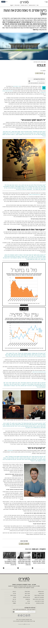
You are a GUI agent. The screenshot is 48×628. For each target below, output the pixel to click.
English (14, 603)
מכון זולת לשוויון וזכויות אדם (39, 372)
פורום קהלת (10, 450)
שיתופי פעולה (27, 591)
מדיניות (14, 593)
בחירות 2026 (41, 593)
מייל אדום (14, 601)
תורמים (14, 597)
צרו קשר (14, 599)
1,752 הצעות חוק (17, 86)
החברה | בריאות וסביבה (39, 601)
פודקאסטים (28, 599)
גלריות (28, 601)
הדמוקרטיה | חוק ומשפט (39, 597)
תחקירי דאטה (27, 595)
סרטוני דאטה (27, 593)
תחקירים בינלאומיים (40, 603)
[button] (46, 2)
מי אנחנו (14, 591)
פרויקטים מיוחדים (26, 597)
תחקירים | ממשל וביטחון (39, 595)
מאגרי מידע (27, 603)
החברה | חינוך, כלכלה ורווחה (38, 599)
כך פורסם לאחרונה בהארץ (34, 194)
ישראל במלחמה (41, 591)
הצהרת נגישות (13, 595)
